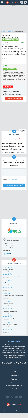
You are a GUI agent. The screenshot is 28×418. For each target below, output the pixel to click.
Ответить (23, 139)
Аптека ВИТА (7, 267)
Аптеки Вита (6, 66)
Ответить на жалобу (14, 98)
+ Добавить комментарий (14, 185)
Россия (5, 61)
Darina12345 (5, 141)
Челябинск (20, 61)
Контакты (14, 375)
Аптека (6, 255)
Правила (14, 379)
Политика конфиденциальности (14, 384)
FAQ (14, 389)
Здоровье (7, 253)
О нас (14, 371)
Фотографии (5, 179)
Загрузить (14, 179)
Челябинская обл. (12, 61)
